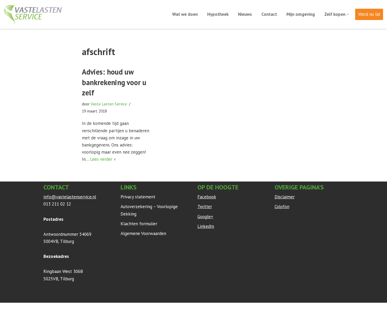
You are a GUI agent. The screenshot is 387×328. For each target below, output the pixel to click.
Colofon (282, 206)
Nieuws (245, 14)
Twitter (204, 206)
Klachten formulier (139, 224)
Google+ (205, 216)
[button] (348, 14)
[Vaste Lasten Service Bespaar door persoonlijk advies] (33, 14)
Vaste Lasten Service (109, 103)
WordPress (113, 309)
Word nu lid (369, 14)
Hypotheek (218, 14)
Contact (269, 14)
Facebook (206, 197)
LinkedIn (205, 226)
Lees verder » (103, 159)
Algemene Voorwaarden (143, 233)
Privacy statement (138, 197)
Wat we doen (185, 14)
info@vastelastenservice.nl (69, 197)
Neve (48, 309)
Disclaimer (285, 197)
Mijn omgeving (300, 14)
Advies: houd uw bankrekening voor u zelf (114, 82)
